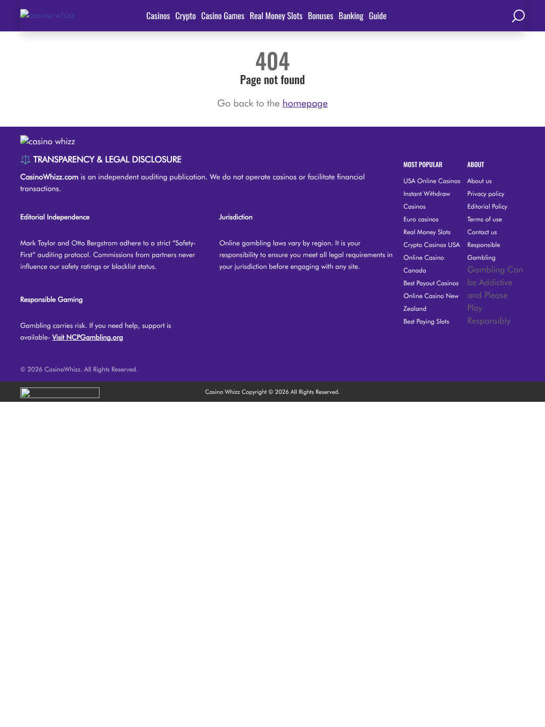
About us (479, 181)
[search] (518, 15)
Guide (377, 15)
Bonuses (320, 15)
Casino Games (222, 15)
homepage (305, 103)
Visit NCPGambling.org (87, 337)
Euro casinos (421, 219)
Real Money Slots (276, 15)
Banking (351, 15)
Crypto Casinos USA (431, 245)
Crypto (186, 15)
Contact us (482, 232)
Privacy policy (486, 193)
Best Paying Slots (426, 321)
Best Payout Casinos (431, 283)
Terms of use (484, 219)
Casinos (158, 15)
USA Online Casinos (431, 181)
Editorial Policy (487, 206)
